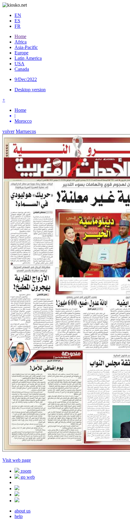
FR (18, 26)
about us (23, 510)
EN (18, 15)
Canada (22, 69)
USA (19, 63)
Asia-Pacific (26, 47)
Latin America (28, 58)
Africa (21, 41)
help (19, 516)
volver (8, 131)
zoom (25, 471)
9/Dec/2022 (26, 79)
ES (17, 20)
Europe (21, 52)
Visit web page (16, 460)
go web (27, 477)
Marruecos (26, 131)
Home (20, 36)
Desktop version (30, 89)
